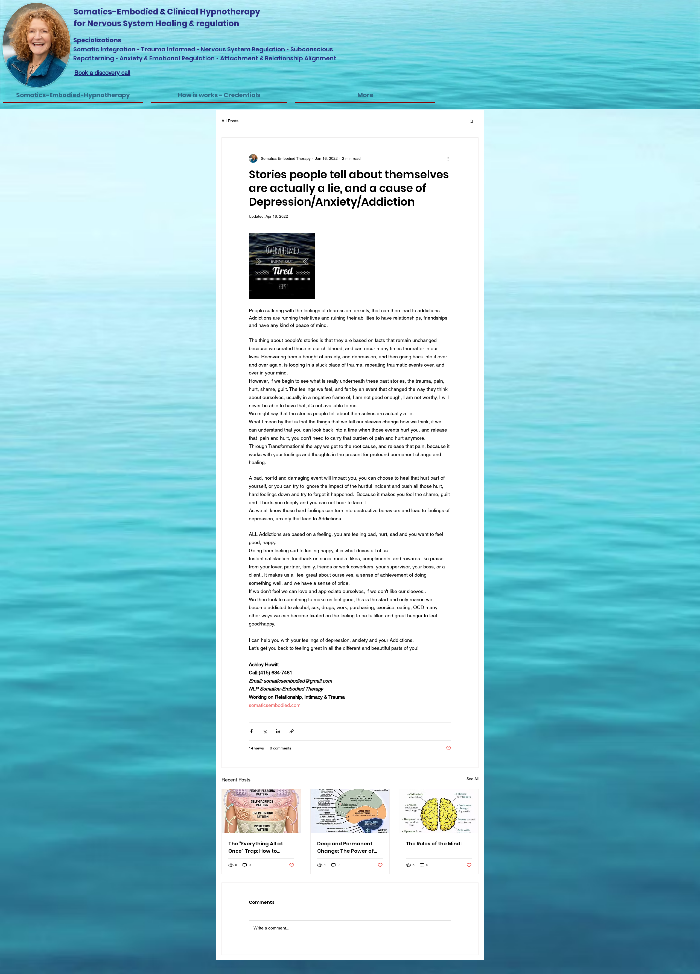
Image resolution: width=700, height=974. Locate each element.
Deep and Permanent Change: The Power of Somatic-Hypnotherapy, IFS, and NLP (348, 847)
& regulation (213, 23)
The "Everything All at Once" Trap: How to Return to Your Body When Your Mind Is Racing (261, 847)
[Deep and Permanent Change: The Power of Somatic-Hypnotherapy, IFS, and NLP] (350, 811)
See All (472, 779)
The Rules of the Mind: (434, 843)
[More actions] (448, 158)
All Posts (229, 120)
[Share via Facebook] (251, 731)
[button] (471, 121)
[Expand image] (282, 266)
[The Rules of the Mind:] (438, 811)
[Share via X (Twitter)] (264, 731)
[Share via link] (291, 731)
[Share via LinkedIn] (278, 731)
